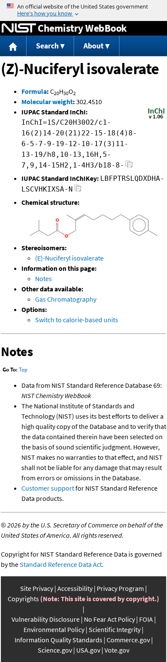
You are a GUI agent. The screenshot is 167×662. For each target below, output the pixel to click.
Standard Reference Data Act (61, 564)
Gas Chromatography (65, 299)
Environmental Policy (54, 629)
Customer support (47, 488)
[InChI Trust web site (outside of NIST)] (156, 118)
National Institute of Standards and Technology (19, 28)
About (94, 46)
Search (47, 46)
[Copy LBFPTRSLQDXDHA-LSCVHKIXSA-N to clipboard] (77, 190)
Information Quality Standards (58, 639)
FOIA (146, 619)
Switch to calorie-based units (76, 319)
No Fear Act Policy (109, 619)
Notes (43, 278)
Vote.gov (116, 650)
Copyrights (23, 598)
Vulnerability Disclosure (46, 619)
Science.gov (55, 650)
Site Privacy (36, 588)
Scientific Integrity (114, 629)
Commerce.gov (128, 639)
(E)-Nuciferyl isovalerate (69, 258)
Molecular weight (47, 101)
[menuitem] (13, 46)
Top (23, 369)
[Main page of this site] (13, 46)
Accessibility (74, 588)
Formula (34, 91)
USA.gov (88, 650)
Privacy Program (120, 588)
